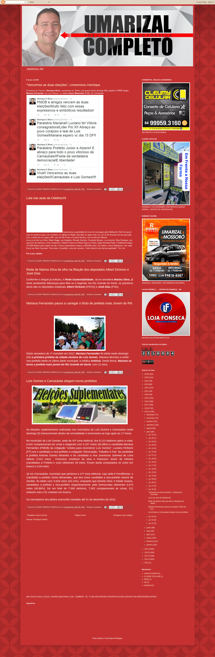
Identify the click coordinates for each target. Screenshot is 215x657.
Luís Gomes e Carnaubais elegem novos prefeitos (61, 381)
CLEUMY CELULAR (152, 576)
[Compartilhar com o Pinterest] (121, 189)
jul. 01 (151, 523)
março (149, 538)
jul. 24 (151, 448)
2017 (147, 405)
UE (145, 582)
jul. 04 (151, 517)
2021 (147, 391)
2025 (147, 377)
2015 (147, 412)
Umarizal (147, 585)
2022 (147, 388)
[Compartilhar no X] (115, 189)
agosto (149, 428)
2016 (147, 408)
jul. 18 (151, 462)
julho (149, 432)
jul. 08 (151, 482)
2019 (147, 398)
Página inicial (80, 515)
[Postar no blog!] (113, 189)
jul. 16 (151, 469)
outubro (150, 421)
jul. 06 (151, 489)
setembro (150, 425)
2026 (147, 374)
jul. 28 (151, 445)
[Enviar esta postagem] (105, 189)
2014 (147, 549)
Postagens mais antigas (122, 515)
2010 (147, 563)
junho (149, 528)
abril (148, 535)
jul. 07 (151, 486)
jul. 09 (151, 479)
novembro (151, 418)
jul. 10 (151, 476)
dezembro (151, 415)
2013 (147, 552)
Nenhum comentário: (94, 189)
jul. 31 (151, 435)
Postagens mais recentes (37, 515)
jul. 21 (151, 455)
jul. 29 (151, 442)
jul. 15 (151, 472)
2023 (147, 384)
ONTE (146, 579)
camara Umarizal (151, 573)
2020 (147, 395)
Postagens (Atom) (40, 519)
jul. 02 (151, 520)
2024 (147, 381)
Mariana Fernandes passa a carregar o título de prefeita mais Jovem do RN (79, 303)
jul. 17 (151, 465)
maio (149, 531)
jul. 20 (151, 459)
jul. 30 (151, 438)
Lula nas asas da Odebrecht (46, 198)
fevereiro (150, 541)
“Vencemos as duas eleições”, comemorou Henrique (63, 85)
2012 (147, 556)
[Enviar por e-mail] (110, 189)
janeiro (150, 545)
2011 (147, 559)
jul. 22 (151, 452)
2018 (147, 401)
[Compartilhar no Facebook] (118, 189)
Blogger (119, 638)
